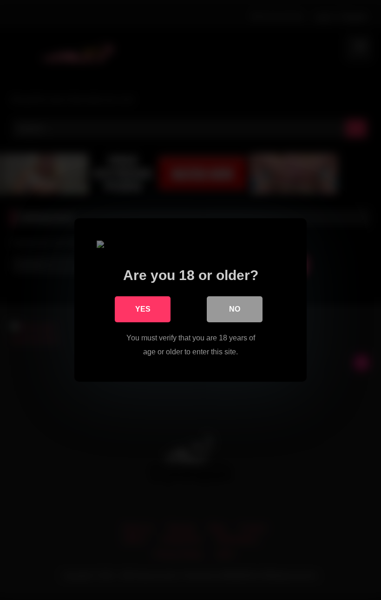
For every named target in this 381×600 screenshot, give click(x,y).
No (234, 309)
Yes (143, 309)
